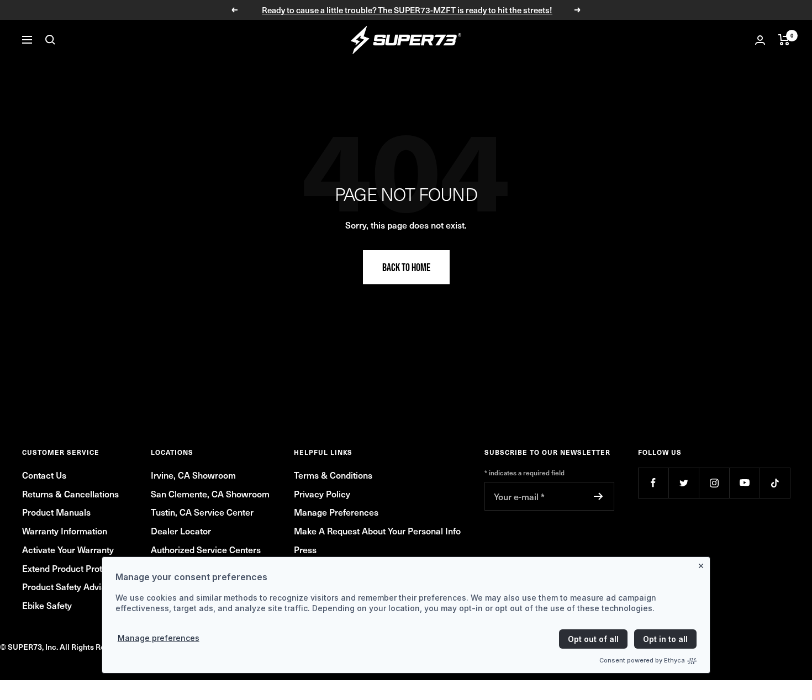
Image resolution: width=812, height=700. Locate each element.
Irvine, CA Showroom (193, 475)
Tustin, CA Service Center (202, 512)
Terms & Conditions (333, 475)
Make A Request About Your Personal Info (377, 530)
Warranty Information (64, 530)
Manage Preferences (336, 512)
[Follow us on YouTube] (744, 483)
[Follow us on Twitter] (683, 483)
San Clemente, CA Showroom (210, 493)
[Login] (760, 40)
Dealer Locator (181, 530)
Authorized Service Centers (206, 549)
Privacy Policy (322, 493)
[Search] (50, 40)
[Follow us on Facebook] (653, 483)
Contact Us (44, 475)
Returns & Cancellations (70, 493)
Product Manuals (56, 512)
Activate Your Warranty (68, 549)
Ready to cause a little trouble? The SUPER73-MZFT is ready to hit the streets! (407, 9)
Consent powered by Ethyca (642, 660)
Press (305, 549)
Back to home (406, 267)
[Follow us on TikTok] (775, 483)
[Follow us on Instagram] (714, 483)
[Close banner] (703, 563)
